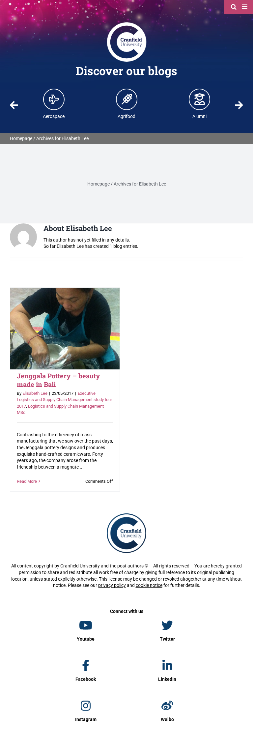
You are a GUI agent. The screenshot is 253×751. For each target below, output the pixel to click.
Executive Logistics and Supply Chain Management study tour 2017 (64, 400)
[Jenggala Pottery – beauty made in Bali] (65, 328)
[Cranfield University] (126, 23)
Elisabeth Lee (34, 393)
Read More (27, 481)
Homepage (21, 138)
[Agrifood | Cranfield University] (127, 99)
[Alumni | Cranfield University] (199, 99)
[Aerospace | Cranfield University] (54, 99)
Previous (14, 105)
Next (239, 105)
